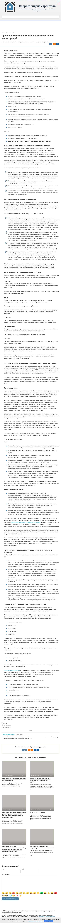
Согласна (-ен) (48, 921)
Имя (3, 869)
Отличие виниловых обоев (12, 670)
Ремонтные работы (28, 42)
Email (22, 869)
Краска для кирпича (37, 812)
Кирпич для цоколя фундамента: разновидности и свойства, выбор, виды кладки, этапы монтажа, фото (14, 814)
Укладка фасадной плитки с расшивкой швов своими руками (40, 780)
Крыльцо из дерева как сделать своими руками (14, 779)
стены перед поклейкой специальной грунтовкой (25, 522)
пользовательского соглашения (47, 916)
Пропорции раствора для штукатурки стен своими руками (42, 847)
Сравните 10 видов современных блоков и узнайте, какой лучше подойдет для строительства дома (14, 848)
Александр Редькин (9, 734)
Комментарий (6, 874)
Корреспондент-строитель (37, 6)
